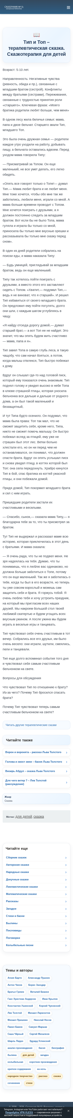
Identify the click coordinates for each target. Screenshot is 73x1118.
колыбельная (15, 1062)
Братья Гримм (16, 992)
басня (42, 1048)
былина (12, 1055)
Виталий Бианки (39, 992)
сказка (38, 816)
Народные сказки (17, 871)
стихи (29, 1083)
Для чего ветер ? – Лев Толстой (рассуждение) (25, 782)
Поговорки (13, 937)
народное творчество (20, 1076)
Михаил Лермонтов (39, 1013)
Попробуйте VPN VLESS (19, 1112)
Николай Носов (42, 1020)
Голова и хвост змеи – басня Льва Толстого (33, 761)
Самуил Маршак (38, 1027)
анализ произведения (20, 1048)
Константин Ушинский (20, 1006)
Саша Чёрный (15, 1034)
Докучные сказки (17, 879)
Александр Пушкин (39, 978)
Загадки (11, 908)
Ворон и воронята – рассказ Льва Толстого (33, 752)
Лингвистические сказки (22, 886)
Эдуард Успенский (39, 1041)
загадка (44, 1055)
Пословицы (13, 930)
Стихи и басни (15, 915)
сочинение (14, 1083)
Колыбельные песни (19, 945)
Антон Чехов (15, 985)
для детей (23, 816)
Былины (12, 923)
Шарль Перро (15, 1041)
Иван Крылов (50, 999)
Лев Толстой (15, 1013)
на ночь (41, 1069)
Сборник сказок (16, 857)
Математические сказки (21, 893)
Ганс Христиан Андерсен (22, 999)
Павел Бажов (15, 1027)
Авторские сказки (17, 864)
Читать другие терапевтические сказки (31, 725)
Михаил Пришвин (18, 1020)
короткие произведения (43, 1062)
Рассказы (12, 901)
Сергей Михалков (39, 1034)
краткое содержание (19, 1069)
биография (58, 1048)
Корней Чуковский (49, 1006)
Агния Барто (15, 978)
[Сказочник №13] (14, 7)
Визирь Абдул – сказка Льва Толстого (30, 771)
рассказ (43, 1076)
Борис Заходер (37, 985)
